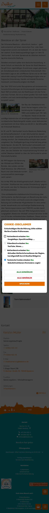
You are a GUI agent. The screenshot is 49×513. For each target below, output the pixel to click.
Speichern (24, 284)
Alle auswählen (24, 272)
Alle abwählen (24, 278)
